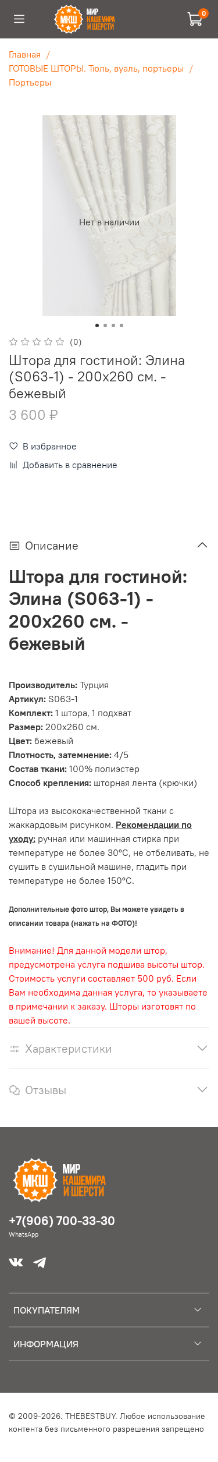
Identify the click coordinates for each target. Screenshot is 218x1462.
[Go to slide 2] (105, 325)
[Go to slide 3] (113, 325)
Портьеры (30, 82)
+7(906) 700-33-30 (62, 1221)
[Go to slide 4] (121, 325)
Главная (25, 54)
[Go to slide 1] (97, 325)
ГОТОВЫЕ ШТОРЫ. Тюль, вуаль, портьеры (96, 68)
